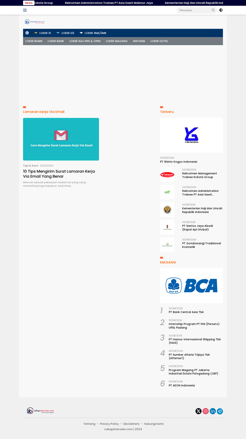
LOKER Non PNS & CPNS (85, 41)
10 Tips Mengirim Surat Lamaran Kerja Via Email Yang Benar (59, 174)
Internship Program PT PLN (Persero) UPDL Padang (194, 325)
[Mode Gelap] (221, 10)
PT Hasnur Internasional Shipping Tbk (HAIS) (195, 341)
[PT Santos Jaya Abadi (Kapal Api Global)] (167, 227)
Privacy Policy (109, 424)
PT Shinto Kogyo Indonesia (178, 161)
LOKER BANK (56, 41)
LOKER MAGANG (117, 41)
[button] (213, 10)
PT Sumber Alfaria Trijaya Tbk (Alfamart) (189, 356)
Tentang (89, 424)
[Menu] (25, 10)
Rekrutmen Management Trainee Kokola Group (199, 175)
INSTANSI (139, 41)
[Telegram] (220, 411)
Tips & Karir (31, 165)
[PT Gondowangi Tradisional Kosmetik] (167, 244)
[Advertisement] (123, 74)
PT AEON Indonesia (182, 385)
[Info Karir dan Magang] (34, 21)
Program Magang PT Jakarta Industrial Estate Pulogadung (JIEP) (193, 371)
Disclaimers (131, 424)
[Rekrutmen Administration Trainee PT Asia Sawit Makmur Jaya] (167, 192)
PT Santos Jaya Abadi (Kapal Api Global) (197, 227)
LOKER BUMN (33, 41)
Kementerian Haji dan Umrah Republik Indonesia (192, 3)
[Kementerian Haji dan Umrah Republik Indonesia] (167, 209)
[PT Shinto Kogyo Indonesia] (191, 135)
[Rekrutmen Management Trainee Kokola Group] (167, 174)
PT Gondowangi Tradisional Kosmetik (201, 245)
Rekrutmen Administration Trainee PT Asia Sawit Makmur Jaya (102, 3)
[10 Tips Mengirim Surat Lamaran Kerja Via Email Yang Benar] (61, 139)
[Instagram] (206, 411)
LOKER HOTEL (159, 41)
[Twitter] (198, 411)
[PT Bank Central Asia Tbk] (191, 285)
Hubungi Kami (153, 424)
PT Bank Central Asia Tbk (186, 312)
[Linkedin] (213, 411)
